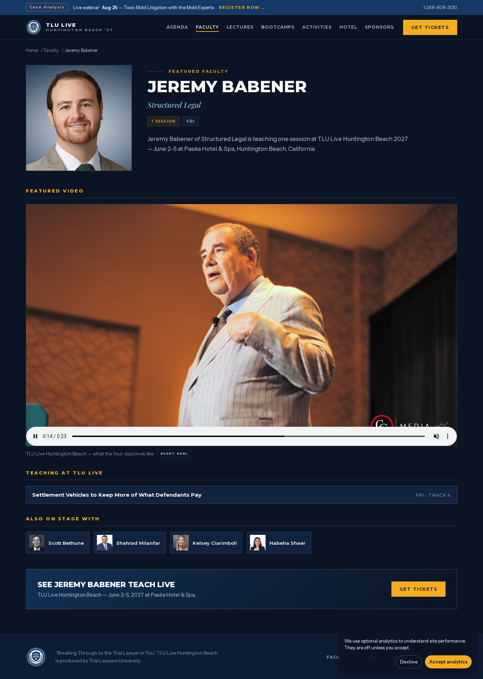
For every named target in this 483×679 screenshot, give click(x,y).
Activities (317, 27)
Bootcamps (278, 27)
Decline (409, 662)
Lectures (240, 27)
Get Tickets (430, 27)
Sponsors (379, 27)
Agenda (177, 27)
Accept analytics (448, 662)
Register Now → (242, 7)
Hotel (348, 27)
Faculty (207, 27)
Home (32, 50)
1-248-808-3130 (440, 7)
